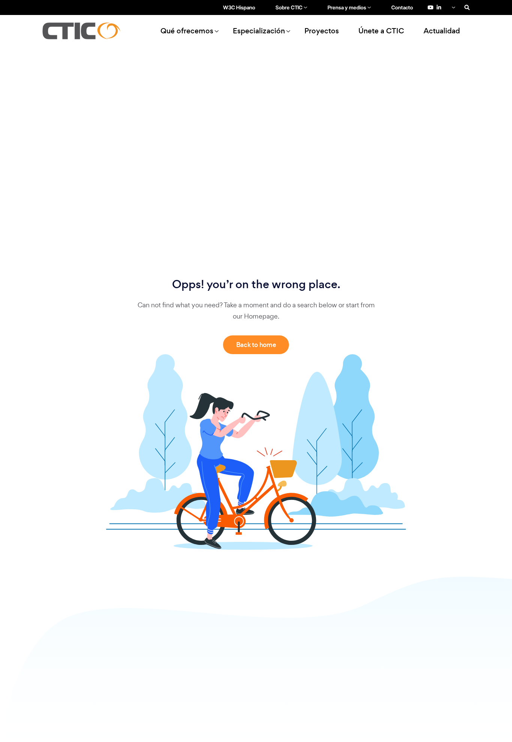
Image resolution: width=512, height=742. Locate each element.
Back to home (256, 344)
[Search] (467, 7)
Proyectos (321, 31)
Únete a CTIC (381, 31)
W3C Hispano (239, 7)
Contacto (402, 7)
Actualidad (442, 31)
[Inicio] (84, 31)
